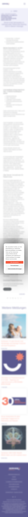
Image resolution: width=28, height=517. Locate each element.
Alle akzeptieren (14, 262)
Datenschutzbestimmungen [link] (15, 269)
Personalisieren (14, 265)
